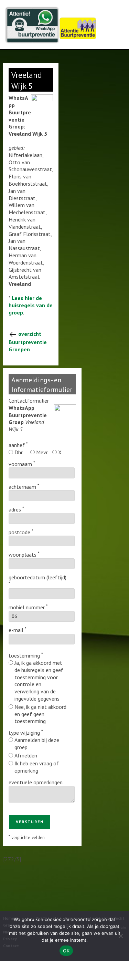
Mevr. (42, 452)
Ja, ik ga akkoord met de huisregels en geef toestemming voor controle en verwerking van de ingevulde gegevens (38, 680)
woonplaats (22, 554)
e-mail (16, 630)
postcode (19, 532)
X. (60, 452)
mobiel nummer (27, 607)
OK (66, 950)
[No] (120, 935)
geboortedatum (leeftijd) (37, 577)
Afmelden (25, 755)
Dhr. (18, 452)
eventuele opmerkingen (36, 782)
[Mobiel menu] (123, 12)
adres (15, 509)
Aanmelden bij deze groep (36, 743)
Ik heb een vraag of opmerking (36, 767)
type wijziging (24, 732)
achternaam (22, 486)
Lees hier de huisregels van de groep (31, 305)
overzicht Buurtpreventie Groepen (28, 341)
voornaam (20, 464)
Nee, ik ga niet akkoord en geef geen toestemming (40, 714)
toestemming (24, 655)
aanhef (17, 445)
